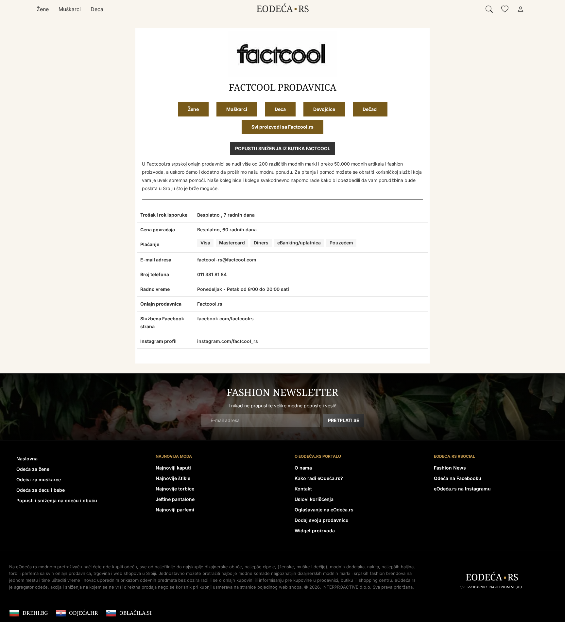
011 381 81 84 (212, 274)
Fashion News (450, 468)
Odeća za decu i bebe (40, 490)
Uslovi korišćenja (314, 499)
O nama (303, 468)
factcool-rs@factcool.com (226, 259)
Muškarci (70, 9)
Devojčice (324, 109)
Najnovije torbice (175, 488)
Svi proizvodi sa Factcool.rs (282, 127)
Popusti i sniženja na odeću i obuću (56, 500)
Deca (97, 9)
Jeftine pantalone (175, 499)
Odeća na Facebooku (457, 478)
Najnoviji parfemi (175, 509)
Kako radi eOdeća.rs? (319, 478)
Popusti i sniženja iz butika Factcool (282, 148)
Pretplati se (343, 420)
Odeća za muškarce (38, 479)
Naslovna (27, 458)
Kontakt (303, 488)
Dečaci (370, 109)
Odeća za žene (32, 469)
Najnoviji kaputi (173, 468)
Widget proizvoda (315, 530)
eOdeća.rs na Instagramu (462, 488)
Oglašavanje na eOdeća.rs (324, 509)
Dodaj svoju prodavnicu (322, 520)
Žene (43, 9)
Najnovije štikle (173, 478)
